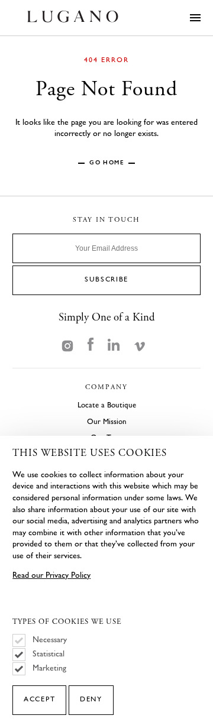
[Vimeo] (140, 345)
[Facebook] (90, 345)
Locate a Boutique (107, 405)
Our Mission (107, 421)
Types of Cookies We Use (66, 622)
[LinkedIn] (114, 345)
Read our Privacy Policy (51, 575)
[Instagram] (67, 345)
